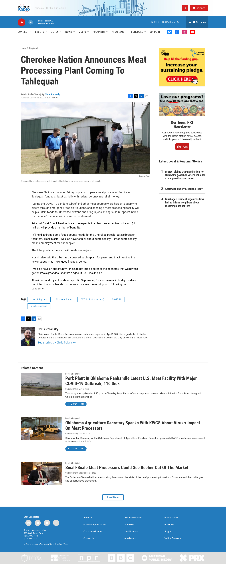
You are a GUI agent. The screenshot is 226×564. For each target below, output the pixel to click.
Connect (23, 32)
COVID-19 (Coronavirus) (92, 299)
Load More (113, 497)
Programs (118, 32)
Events (39, 32)
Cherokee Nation (64, 299)
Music (82, 32)
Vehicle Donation (173, 538)
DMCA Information (133, 518)
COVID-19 (116, 299)
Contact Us (88, 538)
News (68, 32)
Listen (55, 32)
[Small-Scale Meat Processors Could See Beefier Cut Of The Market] (41, 473)
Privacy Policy (171, 518)
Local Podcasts (131, 531)
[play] (21, 22)
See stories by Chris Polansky (57, 342)
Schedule (137, 32)
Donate (200, 8)
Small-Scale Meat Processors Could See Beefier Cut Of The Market (126, 467)
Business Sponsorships (94, 524)
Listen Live (129, 524)
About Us (87, 518)
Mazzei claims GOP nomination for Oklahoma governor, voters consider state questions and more (185, 175)
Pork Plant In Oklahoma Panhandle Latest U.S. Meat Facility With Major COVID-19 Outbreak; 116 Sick (131, 381)
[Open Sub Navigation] (31, 32)
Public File (169, 524)
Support (155, 32)
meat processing (39, 306)
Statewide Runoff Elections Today (184, 188)
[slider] (35, 22)
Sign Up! (182, 146)
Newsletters (130, 538)
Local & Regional (29, 48)
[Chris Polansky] (28, 336)
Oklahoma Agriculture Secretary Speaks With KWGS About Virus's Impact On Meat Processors (132, 425)
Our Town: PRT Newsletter (182, 124)
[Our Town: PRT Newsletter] (182, 104)
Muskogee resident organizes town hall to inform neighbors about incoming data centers (184, 202)
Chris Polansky (53, 94)
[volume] (30, 22)
